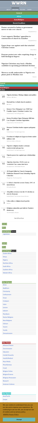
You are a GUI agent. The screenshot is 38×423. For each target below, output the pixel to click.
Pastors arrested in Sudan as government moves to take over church (16, 28)
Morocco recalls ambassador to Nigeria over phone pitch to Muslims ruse (18, 74)
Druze (5, 298)
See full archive (19, 218)
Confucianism (7, 294)
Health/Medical (8, 358)
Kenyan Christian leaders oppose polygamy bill (21, 128)
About (9, 9)
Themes (29, 9)
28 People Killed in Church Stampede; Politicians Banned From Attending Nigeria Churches (21, 173)
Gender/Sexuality (8, 355)
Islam (4, 304)
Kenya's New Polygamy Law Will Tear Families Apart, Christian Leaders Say (19, 110)
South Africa (6, 266)
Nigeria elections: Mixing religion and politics (21, 95)
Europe (5, 399)
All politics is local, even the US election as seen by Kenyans (20, 193)
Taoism (5, 327)
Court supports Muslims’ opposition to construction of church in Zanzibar (16, 37)
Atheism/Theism (8, 345)
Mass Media (6, 361)
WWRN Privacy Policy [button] (11, 414)
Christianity (6, 291)
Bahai (5, 285)
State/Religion (19, 20)
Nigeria (5, 260)
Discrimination (7, 348)
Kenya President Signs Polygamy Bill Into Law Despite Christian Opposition (20, 119)
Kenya (5, 257)
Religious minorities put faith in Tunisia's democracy (20, 209)
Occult (5, 368)
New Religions (7, 320)
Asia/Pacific (6, 396)
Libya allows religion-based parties (18, 201)
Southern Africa (7, 269)
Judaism (5, 310)
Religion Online (7, 371)
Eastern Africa (7, 253)
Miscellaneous (7, 365)
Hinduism (6, 301)
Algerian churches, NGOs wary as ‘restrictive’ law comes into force (18, 163)
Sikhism (5, 323)
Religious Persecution (9, 378)
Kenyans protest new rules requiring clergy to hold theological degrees (18, 55)
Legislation (6, 234)
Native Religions (8, 317)
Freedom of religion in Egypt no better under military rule (21, 138)
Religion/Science (8, 374)
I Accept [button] (19, 419)
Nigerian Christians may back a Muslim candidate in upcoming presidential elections (18, 65)
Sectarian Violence (8, 384)
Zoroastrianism (7, 333)
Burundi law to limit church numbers (19, 102)
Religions (15, 9)
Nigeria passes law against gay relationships (21, 155)
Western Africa (7, 273)
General (19, 13)
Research (6, 381)
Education (6, 352)
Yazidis (5, 330)
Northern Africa (8, 263)
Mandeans (6, 314)
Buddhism (6, 288)
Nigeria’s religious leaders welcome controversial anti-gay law (18, 147)
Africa (19, 16)
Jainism (5, 307)
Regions (22, 9)
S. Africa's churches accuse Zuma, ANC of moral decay (21, 184)
